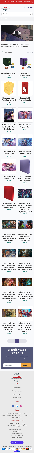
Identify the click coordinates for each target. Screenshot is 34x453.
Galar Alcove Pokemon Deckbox (8, 74)
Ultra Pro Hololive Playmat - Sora (9, 153)
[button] (6, 52)
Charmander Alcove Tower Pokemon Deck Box (9, 100)
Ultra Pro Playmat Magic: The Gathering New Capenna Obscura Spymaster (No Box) (25, 295)
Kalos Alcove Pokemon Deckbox (25, 74)
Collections (7, 19)
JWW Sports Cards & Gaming (16, 446)
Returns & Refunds (17, 391)
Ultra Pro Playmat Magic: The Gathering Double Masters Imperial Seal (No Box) (8, 266)
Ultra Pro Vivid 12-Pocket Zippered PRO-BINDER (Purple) (25, 179)
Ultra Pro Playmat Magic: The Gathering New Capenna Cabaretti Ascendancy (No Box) (9, 296)
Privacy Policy (17, 397)
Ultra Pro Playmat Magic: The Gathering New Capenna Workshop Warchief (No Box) (9, 327)
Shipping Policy (17, 388)
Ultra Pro (13, 19)
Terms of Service (17, 394)
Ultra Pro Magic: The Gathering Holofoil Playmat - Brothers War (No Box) (25, 237)
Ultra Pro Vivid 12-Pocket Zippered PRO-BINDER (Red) (8, 205)
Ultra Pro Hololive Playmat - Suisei (25, 153)
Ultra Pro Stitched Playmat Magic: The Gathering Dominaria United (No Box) (9, 237)
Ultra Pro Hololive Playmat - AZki (9, 178)
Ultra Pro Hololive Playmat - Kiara (25, 126)
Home (2, 19)
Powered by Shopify (28, 446)
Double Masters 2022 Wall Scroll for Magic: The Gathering (9, 127)
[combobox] (14, 14)
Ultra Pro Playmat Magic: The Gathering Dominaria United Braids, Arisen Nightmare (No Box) (25, 207)
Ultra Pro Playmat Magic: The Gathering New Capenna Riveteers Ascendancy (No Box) (25, 327)
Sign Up (25, 365)
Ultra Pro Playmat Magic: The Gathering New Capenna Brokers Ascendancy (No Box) (25, 266)
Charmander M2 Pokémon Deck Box (25, 99)
